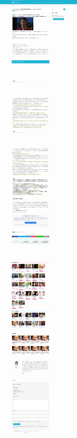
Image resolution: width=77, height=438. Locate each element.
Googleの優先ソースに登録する (30, 222)
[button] (15, 236)
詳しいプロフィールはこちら (26, 371)
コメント (14, 399)
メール (14, 414)
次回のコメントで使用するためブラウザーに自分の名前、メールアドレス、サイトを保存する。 (27, 421)
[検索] (64, 0)
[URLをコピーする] (46, 236)
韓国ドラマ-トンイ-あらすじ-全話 (19, 44)
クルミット (16, 366)
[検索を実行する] (64, 9)
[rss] (63, 0)
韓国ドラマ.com (16, 2)
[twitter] (23, 373)
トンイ (13, 10)
